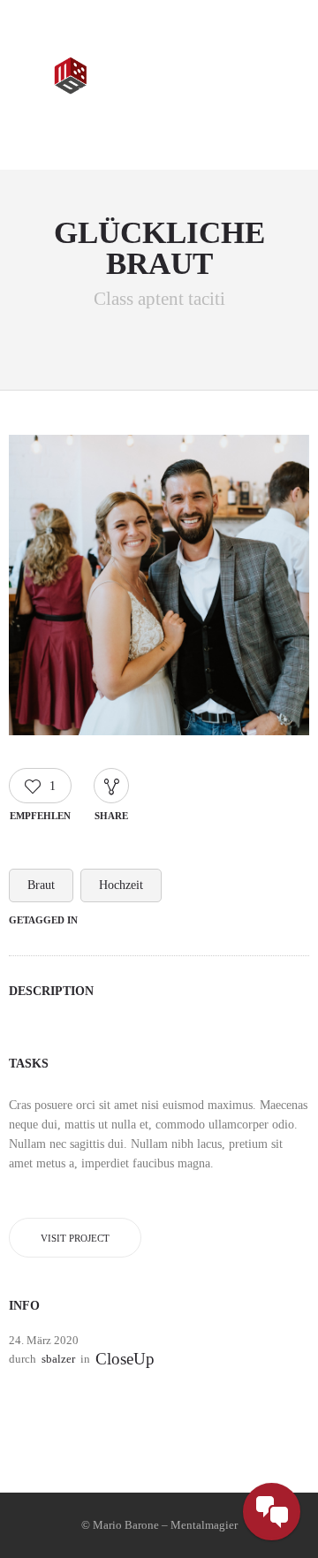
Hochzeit (121, 885)
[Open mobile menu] (282, 104)
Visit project (75, 1238)
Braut (41, 885)
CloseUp (125, 1359)
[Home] (71, 110)
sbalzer (58, 1358)
